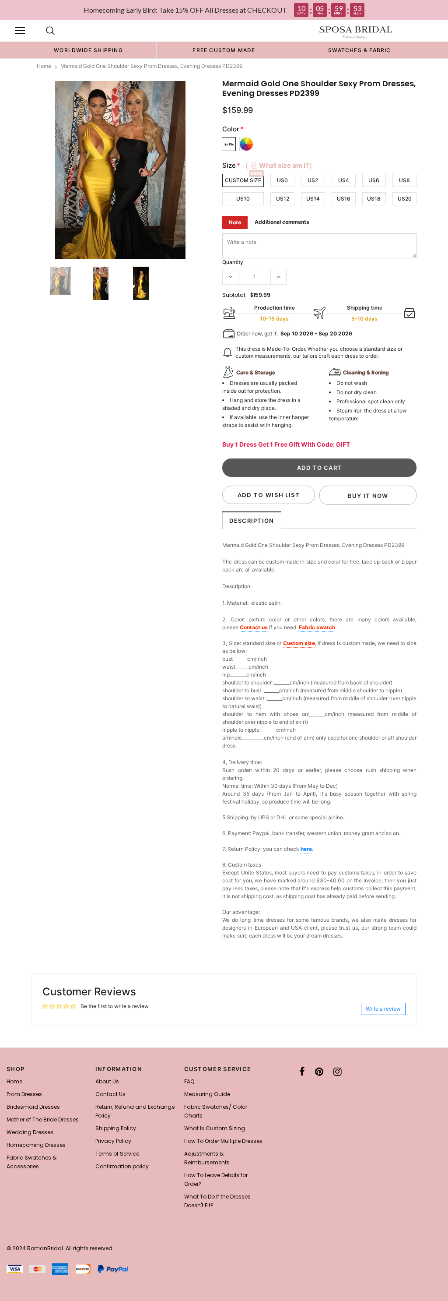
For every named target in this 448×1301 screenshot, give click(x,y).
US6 (373, 180)
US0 (282, 180)
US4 (343, 180)
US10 (243, 198)
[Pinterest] (319, 1071)
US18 (374, 198)
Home (44, 66)
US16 (343, 198)
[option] (88, 50)
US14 (313, 198)
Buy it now (368, 495)
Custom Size (243, 180)
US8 (404, 180)
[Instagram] (337, 1071)
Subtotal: (234, 295)
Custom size (299, 643)
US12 (282, 198)
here (306, 849)
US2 (313, 180)
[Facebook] (302, 1071)
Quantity (232, 262)
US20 (405, 198)
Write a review (383, 1008)
